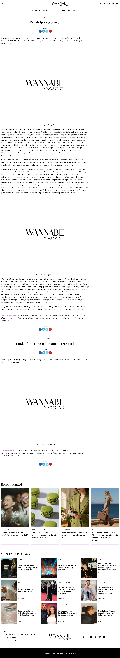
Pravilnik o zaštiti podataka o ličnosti (18, 635)
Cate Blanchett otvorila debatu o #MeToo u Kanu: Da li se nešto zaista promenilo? (67, 590)
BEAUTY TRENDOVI (38, 529)
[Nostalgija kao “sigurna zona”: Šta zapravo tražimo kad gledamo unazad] (89, 613)
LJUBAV (94, 529)
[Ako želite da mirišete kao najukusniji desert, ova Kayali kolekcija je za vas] (45, 507)
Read (34, 11)
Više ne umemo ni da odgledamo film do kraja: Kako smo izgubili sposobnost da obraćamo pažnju (107, 568)
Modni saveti (45, 338)
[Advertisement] (104, 29)
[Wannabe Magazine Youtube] (108, 3)
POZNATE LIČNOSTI (64, 582)
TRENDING (5, 529)
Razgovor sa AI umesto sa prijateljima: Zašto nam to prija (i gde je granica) (27, 613)
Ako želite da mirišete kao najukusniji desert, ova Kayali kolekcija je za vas (44, 535)
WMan (76, 11)
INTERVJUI (43, 11)
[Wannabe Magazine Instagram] (100, 3)
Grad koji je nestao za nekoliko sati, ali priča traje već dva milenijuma (28, 568)
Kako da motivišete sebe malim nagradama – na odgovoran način (74, 535)
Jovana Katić (8, 450)
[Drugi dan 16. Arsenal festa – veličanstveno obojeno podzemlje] (49, 568)
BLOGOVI (45, 17)
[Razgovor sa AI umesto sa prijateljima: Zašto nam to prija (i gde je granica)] (9, 613)
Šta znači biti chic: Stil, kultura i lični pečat (26, 590)
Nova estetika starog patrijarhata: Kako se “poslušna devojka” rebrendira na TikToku (106, 590)
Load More (60, 473)
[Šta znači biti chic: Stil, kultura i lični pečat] (9, 590)
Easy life (66, 11)
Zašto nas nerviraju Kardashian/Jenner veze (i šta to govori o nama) (67, 613)
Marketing (5, 632)
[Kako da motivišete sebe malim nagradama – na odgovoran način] (75, 507)
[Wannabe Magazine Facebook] (104, 3)
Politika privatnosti (10, 638)
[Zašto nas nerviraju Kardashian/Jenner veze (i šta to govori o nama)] (49, 613)
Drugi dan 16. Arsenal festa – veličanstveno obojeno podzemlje (67, 568)
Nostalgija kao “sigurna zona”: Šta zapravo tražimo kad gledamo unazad (107, 613)
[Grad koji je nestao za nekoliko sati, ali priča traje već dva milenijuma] (9, 568)
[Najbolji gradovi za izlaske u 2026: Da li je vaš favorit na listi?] (15, 507)
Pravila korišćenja (9, 641)
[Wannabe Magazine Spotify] (113, 3)
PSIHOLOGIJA (66, 529)
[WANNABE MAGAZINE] (60, 639)
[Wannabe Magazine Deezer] (117, 3)
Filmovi (21, 559)
